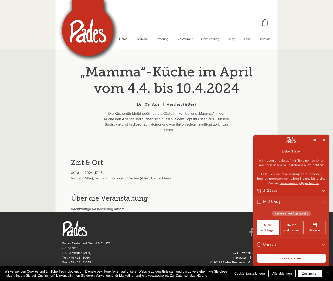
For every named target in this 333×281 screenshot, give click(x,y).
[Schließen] (327, 273)
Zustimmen (310, 273)
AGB (235, 253)
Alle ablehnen (282, 273)
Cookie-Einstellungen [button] (249, 273)
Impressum (240, 257)
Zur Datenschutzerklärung (188, 275)
